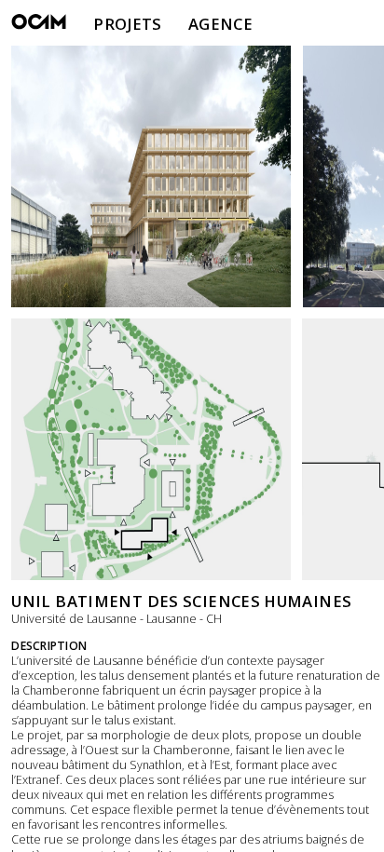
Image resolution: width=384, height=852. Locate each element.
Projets (127, 23)
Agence (220, 23)
